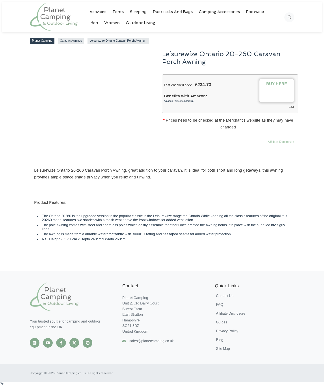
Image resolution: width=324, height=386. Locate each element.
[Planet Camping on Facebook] (61, 343)
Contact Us (224, 296)
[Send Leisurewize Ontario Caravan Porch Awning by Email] (249, 148)
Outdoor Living (140, 22)
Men (93, 22)
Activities (97, 11)
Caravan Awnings (71, 40)
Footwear (255, 11)
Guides (221, 322)
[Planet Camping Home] (54, 17)
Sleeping (138, 11)
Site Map (223, 349)
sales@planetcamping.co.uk (151, 341)
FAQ (219, 304)
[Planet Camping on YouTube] (48, 343)
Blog (219, 340)
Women (112, 22)
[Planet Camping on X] (74, 343)
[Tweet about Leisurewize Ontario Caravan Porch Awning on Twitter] (214, 148)
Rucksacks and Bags (173, 11)
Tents (118, 11)
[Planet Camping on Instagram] (34, 343)
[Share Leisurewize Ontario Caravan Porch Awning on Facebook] (202, 148)
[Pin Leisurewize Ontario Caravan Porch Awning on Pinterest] (238, 148)
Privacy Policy (227, 331)
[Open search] (289, 17)
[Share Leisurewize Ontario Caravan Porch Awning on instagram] (226, 148)
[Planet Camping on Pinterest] (87, 343)
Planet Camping (42, 40)
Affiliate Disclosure (281, 141)
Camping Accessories (219, 11)
